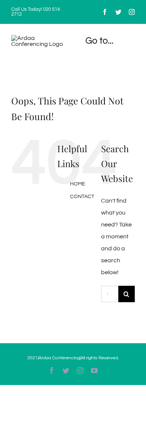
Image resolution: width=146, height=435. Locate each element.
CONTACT (82, 196)
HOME (77, 184)
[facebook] (105, 12)
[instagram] (132, 12)
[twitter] (118, 12)
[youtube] (94, 370)
